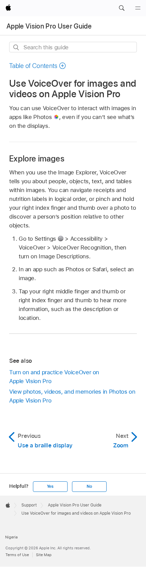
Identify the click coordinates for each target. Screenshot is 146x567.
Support (29, 505)
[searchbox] (73, 47)
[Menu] (138, 8)
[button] (121, 8)
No (89, 486)
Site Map (44, 554)
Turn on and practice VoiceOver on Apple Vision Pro (54, 376)
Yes (50, 486)
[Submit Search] (16, 47)
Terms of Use (17, 554)
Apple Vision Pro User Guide (49, 26)
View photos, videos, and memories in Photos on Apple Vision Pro (72, 396)
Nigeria (11, 537)
